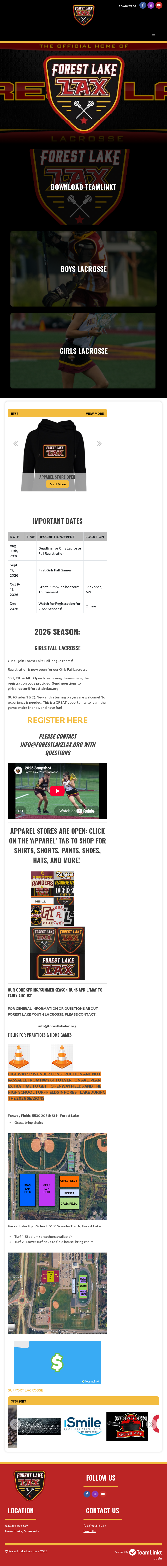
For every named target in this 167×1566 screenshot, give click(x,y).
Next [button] (99, 443)
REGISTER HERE (57, 719)
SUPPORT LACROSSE (25, 1390)
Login (158, 1558)
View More (95, 413)
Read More (57, 484)
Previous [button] (15, 443)
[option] (57, 454)
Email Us (90, 1531)
